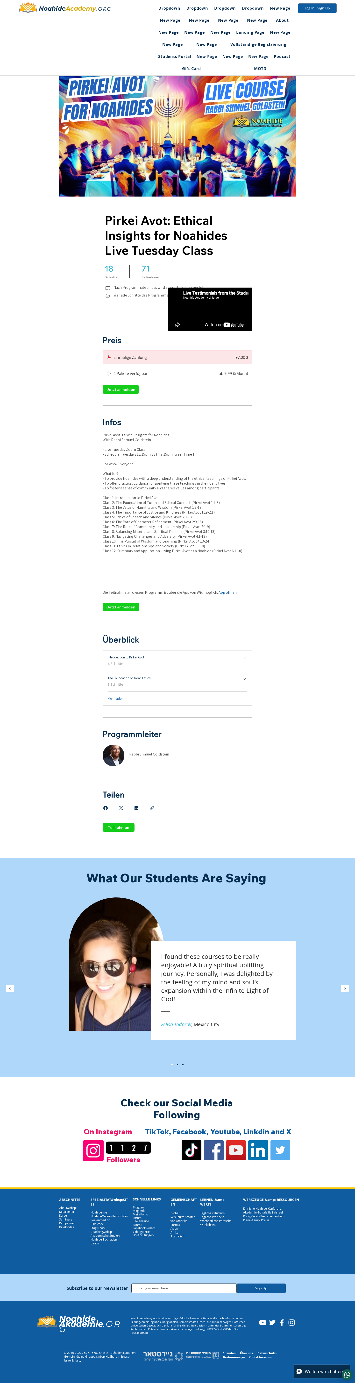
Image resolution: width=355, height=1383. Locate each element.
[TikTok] (191, 1150)
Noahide (52, 8)
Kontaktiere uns (260, 1357)
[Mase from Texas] (183, 1064)
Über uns (246, 1353)
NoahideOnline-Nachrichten (109, 1216)
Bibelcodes (66, 1227)
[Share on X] (121, 808)
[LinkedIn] (258, 1150)
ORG (104, 9)
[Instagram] (93, 1150)
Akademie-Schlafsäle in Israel (263, 1212)
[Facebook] (214, 1150)
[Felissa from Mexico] (172, 1064)
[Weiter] (345, 989)
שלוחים (95, 1243)
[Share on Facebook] (105, 808)
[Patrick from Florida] (177, 1064)
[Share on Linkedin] (136, 808)
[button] (169, 8)
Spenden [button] (229, 1353)
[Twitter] (280, 1150)
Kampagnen (67, 1223)
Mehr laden (115, 699)
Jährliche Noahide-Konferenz (262, 1208)
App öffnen (228, 592)
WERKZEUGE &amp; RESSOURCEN (271, 1199)
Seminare (65, 1219)
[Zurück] (10, 989)
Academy (81, 8)
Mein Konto (140, 1214)
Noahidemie (99, 1212)
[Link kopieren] (152, 808)
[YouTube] (236, 1150)
